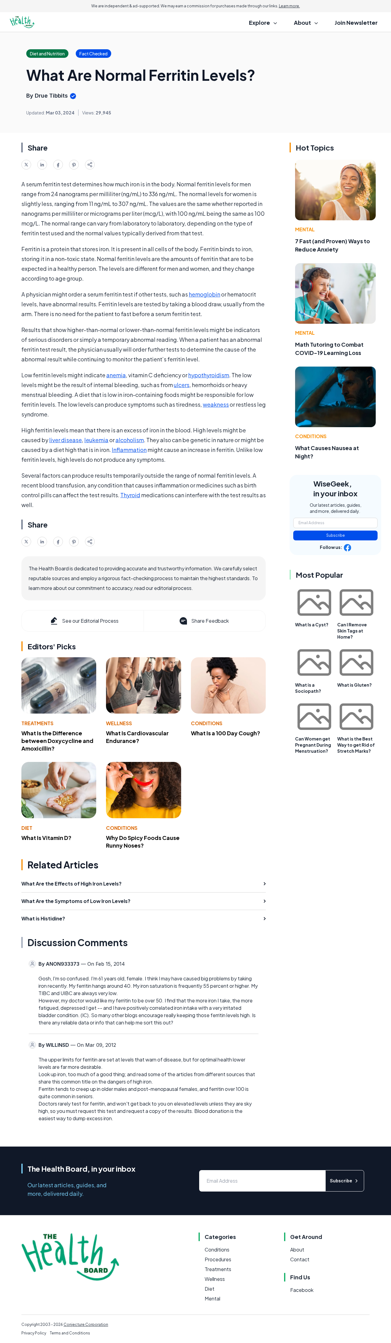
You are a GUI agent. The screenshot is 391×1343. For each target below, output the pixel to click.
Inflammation (129, 449)
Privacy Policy (33, 1333)
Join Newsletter (356, 22)
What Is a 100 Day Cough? (225, 733)
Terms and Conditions (70, 1333)
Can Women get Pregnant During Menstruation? (313, 745)
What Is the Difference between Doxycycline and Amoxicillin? (57, 740)
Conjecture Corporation (86, 1324)
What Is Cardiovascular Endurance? (137, 736)
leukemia (96, 439)
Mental (305, 229)
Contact (299, 1259)
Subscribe (335, 535)
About (297, 1249)
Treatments (37, 723)
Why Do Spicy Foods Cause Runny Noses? (143, 841)
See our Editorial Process (90, 620)
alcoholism (129, 439)
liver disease (65, 439)
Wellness (119, 723)
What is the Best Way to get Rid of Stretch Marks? (356, 745)
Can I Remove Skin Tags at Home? (352, 631)
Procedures (218, 1259)
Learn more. (289, 6)
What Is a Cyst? (311, 624)
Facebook (301, 1290)
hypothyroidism (208, 375)
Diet (26, 828)
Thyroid (130, 494)
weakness (216, 404)
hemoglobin (204, 294)
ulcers (181, 384)
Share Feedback (210, 620)
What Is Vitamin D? (46, 837)
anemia (116, 375)
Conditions (206, 723)
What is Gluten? (354, 685)
